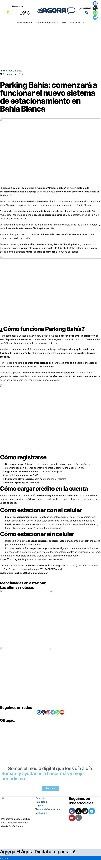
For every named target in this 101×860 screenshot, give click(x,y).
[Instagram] (48, 712)
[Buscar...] (86, 12)
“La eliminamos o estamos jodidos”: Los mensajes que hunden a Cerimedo (25, 633)
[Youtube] (72, 817)
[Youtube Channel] (62, 712)
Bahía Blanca (15, 70)
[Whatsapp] (95, 13)
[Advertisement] (50, 45)
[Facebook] (95, 3)
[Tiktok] (78, 817)
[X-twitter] (78, 811)
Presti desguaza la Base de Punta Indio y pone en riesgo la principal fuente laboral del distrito (25, 691)
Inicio (3, 70)
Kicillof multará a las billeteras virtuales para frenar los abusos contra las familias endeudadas (75, 634)
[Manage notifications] (7, 853)
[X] (95, 8)
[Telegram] (95, 17)
